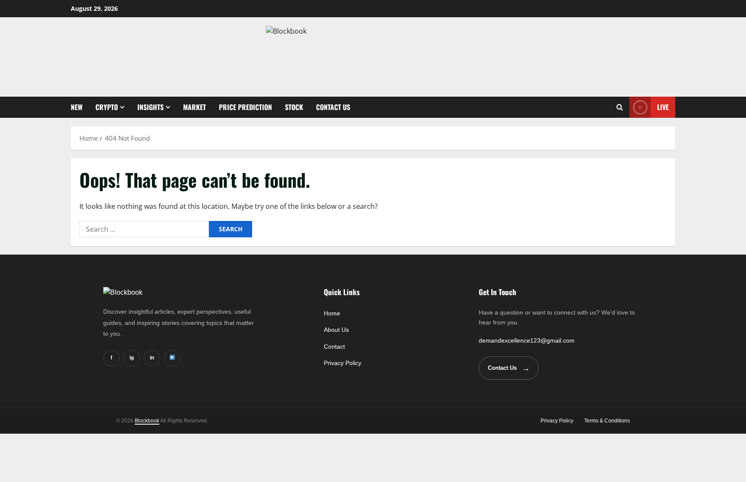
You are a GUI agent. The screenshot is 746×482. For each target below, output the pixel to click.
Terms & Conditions (607, 421)
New (76, 107)
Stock (294, 107)
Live (663, 107)
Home (332, 313)
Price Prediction (245, 107)
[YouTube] (172, 358)
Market (194, 107)
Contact (334, 346)
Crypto (106, 107)
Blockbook (147, 421)
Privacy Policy (342, 362)
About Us (336, 329)
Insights (150, 107)
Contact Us (333, 107)
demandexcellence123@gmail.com (527, 340)
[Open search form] (619, 107)
